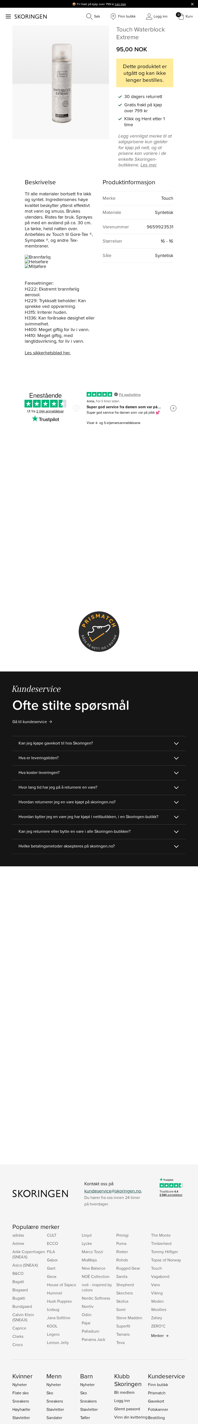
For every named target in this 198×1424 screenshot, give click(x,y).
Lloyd (87, 1235)
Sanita (121, 1276)
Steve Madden (129, 1317)
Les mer (120, 4)
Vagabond (160, 1276)
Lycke (87, 1243)
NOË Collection (96, 1276)
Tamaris (123, 1334)
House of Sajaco (61, 1284)
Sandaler (54, 1417)
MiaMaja (89, 1259)
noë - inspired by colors (97, 1287)
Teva (120, 1342)
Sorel (121, 1309)
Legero (53, 1334)
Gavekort (156, 1401)
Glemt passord (127, 1408)
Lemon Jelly (58, 1342)
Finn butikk (158, 1384)
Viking (157, 1292)
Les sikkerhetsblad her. (48, 352)
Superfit (123, 1326)
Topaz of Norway (166, 1259)
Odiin (87, 1314)
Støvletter (21, 1417)
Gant (51, 1268)
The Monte (161, 1235)
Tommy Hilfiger (164, 1251)
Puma (121, 1243)
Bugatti (18, 1298)
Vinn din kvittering (130, 1417)
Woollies (158, 1309)
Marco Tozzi (92, 1251)
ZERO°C (158, 1326)
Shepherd (125, 1284)
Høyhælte (21, 1409)
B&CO (17, 1273)
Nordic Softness (96, 1298)
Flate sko (20, 1392)
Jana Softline (58, 1317)
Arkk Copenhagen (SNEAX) (28, 1254)
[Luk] (192, 4)
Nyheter (19, 1384)
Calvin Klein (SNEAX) (23, 1317)
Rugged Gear (128, 1268)
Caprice (19, 1328)
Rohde (122, 1259)
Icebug (53, 1309)
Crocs (17, 1344)
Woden (157, 1301)
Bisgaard (20, 1289)
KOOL (52, 1326)
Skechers (124, 1292)
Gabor (52, 1259)
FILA (51, 1251)
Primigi (122, 1235)
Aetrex (18, 1243)
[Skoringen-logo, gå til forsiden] (30, 16)
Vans (155, 1284)
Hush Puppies (59, 1301)
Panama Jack (93, 1339)
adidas (18, 1235)
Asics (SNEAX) (25, 1265)
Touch (156, 1268)
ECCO (52, 1243)
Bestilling (156, 1417)
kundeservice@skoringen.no (112, 1191)
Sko (49, 1392)
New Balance (93, 1268)
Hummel (54, 1292)
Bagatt (18, 1281)
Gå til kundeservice (29, 721)
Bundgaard (22, 1306)
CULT (51, 1235)
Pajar (86, 1322)
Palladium (90, 1331)
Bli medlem (124, 1392)
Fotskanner (158, 1409)
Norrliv (88, 1306)
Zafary (156, 1317)
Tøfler (85, 1417)
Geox (51, 1276)
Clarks (17, 1336)
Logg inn (122, 1400)
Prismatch (157, 1392)
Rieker (122, 1251)
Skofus (122, 1301)
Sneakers (20, 1401)
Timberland (161, 1243)
